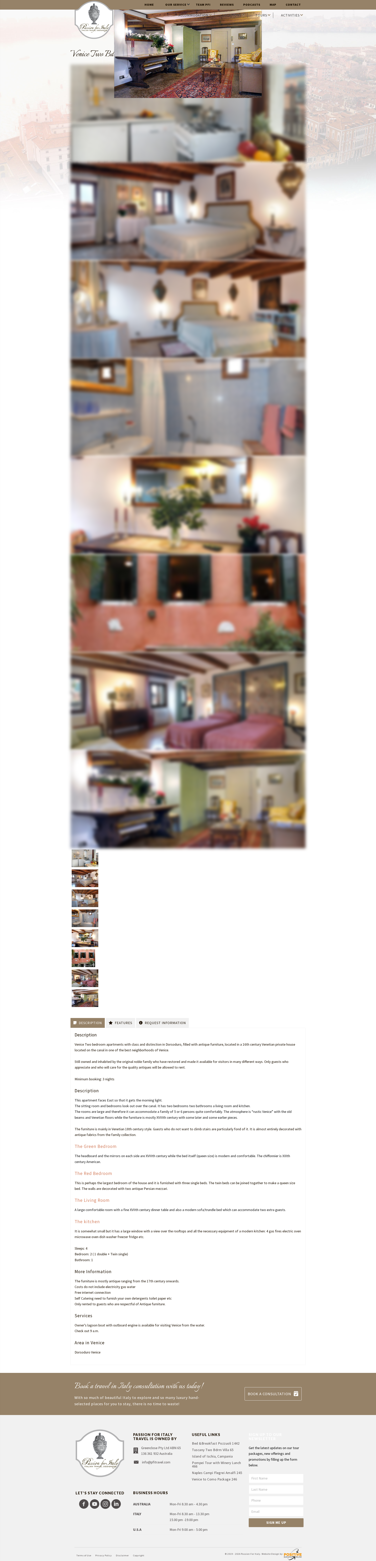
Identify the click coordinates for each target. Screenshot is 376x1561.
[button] (84, 1504)
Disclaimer (122, 1555)
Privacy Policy (103, 1555)
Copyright (138, 1555)
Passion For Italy (250, 1554)
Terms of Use (83, 1555)
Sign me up (276, 1522)
